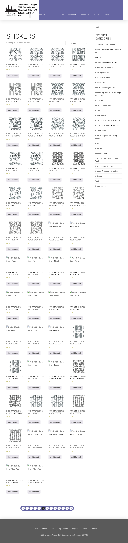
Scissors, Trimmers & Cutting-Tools (106, 159)
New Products (100, 115)
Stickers (98, 176)
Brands (98, 57)
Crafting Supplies (102, 72)
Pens (97, 143)
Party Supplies (100, 130)
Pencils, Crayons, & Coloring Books (106, 136)
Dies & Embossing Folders (105, 87)
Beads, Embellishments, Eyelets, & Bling (108, 51)
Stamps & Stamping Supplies (106, 171)
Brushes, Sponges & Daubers (106, 62)
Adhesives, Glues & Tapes (105, 45)
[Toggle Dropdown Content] (114, 15)
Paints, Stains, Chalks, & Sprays (107, 120)
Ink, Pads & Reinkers (103, 105)
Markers (98, 110)
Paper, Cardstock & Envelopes (107, 125)
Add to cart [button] (13, 76)
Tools (97, 181)
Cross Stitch (100, 82)
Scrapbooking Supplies (104, 166)
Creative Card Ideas (102, 77)
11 (67, 508)
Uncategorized (100, 186)
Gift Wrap (99, 100)
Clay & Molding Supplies (104, 67)
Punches (98, 148)
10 (63, 508)
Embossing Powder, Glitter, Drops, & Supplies (108, 93)
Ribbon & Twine (101, 153)
